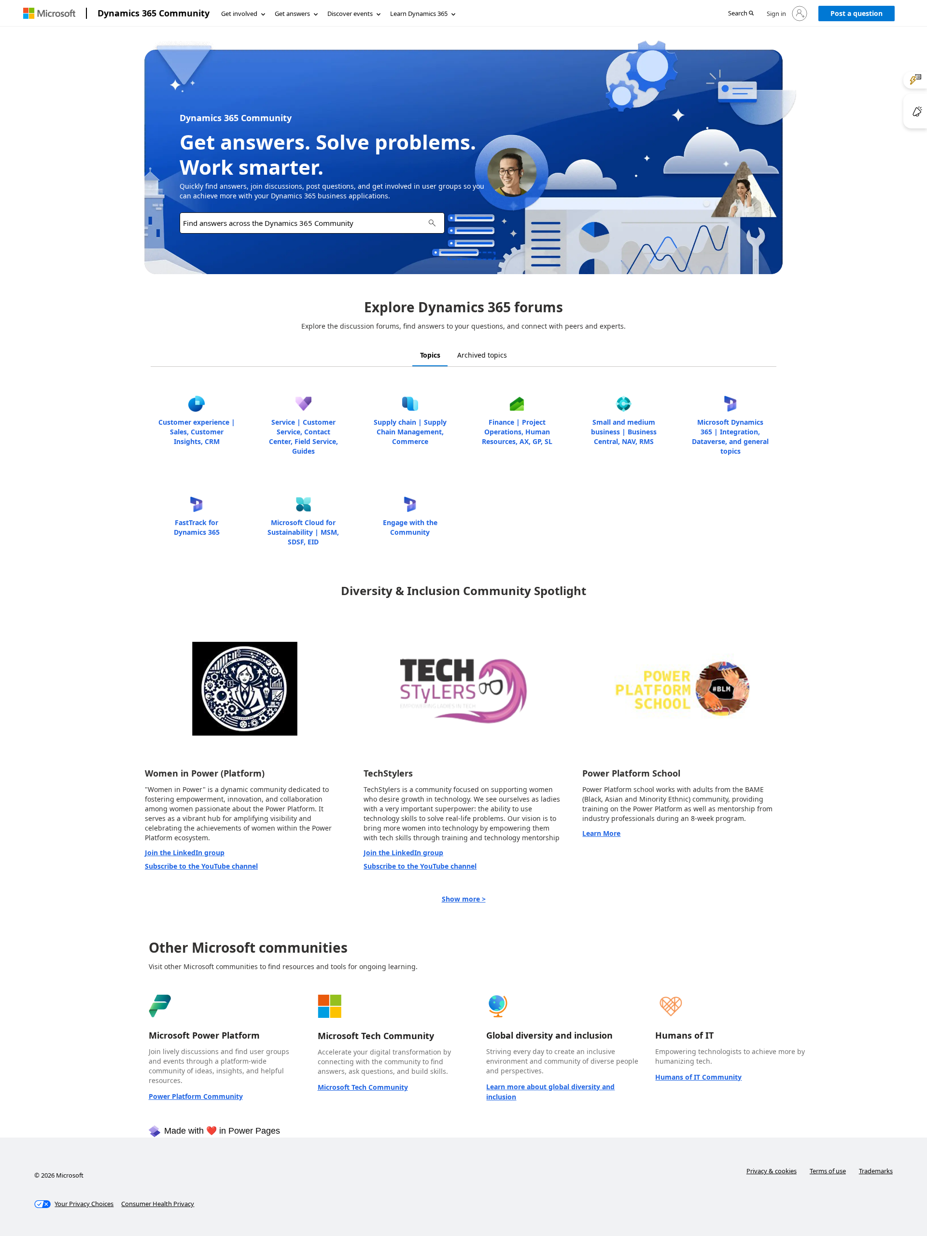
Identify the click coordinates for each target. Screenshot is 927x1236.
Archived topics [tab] (482, 355)
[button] (740, 14)
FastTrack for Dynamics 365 (197, 527)
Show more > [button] (464, 898)
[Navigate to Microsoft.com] (49, 13)
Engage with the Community (410, 527)
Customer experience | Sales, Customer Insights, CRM (196, 431)
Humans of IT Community (698, 1077)
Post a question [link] (856, 13)
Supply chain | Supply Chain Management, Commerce (410, 431)
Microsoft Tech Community (363, 1087)
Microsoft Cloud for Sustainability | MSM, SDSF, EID (303, 532)
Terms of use (828, 1171)
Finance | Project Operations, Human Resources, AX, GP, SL (517, 431)
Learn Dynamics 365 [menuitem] (419, 13)
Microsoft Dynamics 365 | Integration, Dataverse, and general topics (730, 436)
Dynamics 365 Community (154, 13)
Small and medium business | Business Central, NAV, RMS (624, 431)
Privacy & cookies (771, 1171)
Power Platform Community (196, 1096)
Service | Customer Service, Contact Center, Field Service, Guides (303, 436)
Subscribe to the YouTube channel (201, 866)
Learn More (601, 833)
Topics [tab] (430, 355)
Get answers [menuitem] (292, 13)
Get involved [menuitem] (239, 13)
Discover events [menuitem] (350, 13)
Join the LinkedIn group (185, 852)
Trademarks (876, 1171)
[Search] (432, 223)
